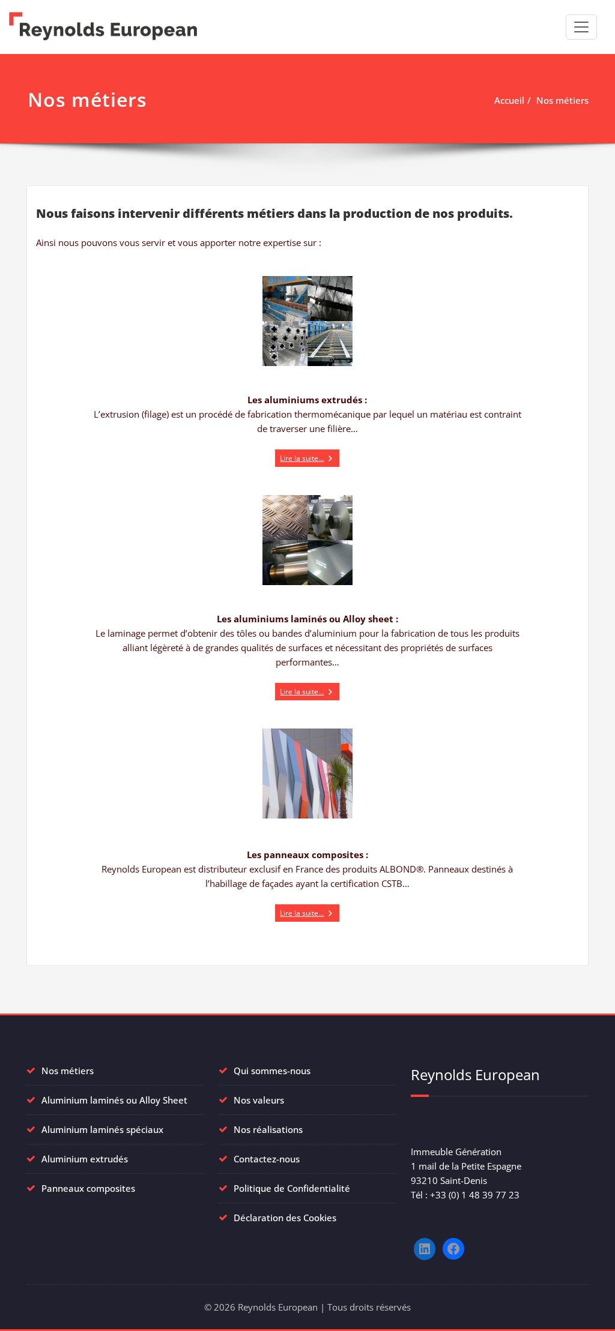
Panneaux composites (88, 1188)
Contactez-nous (267, 1159)
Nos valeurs (259, 1100)
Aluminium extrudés (84, 1159)
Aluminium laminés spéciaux (102, 1129)
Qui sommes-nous (272, 1071)
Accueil (509, 100)
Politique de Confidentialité (292, 1188)
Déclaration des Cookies (285, 1218)
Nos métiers (562, 100)
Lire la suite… (302, 458)
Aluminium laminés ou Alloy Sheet (114, 1100)
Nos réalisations (268, 1129)
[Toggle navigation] (581, 27)
